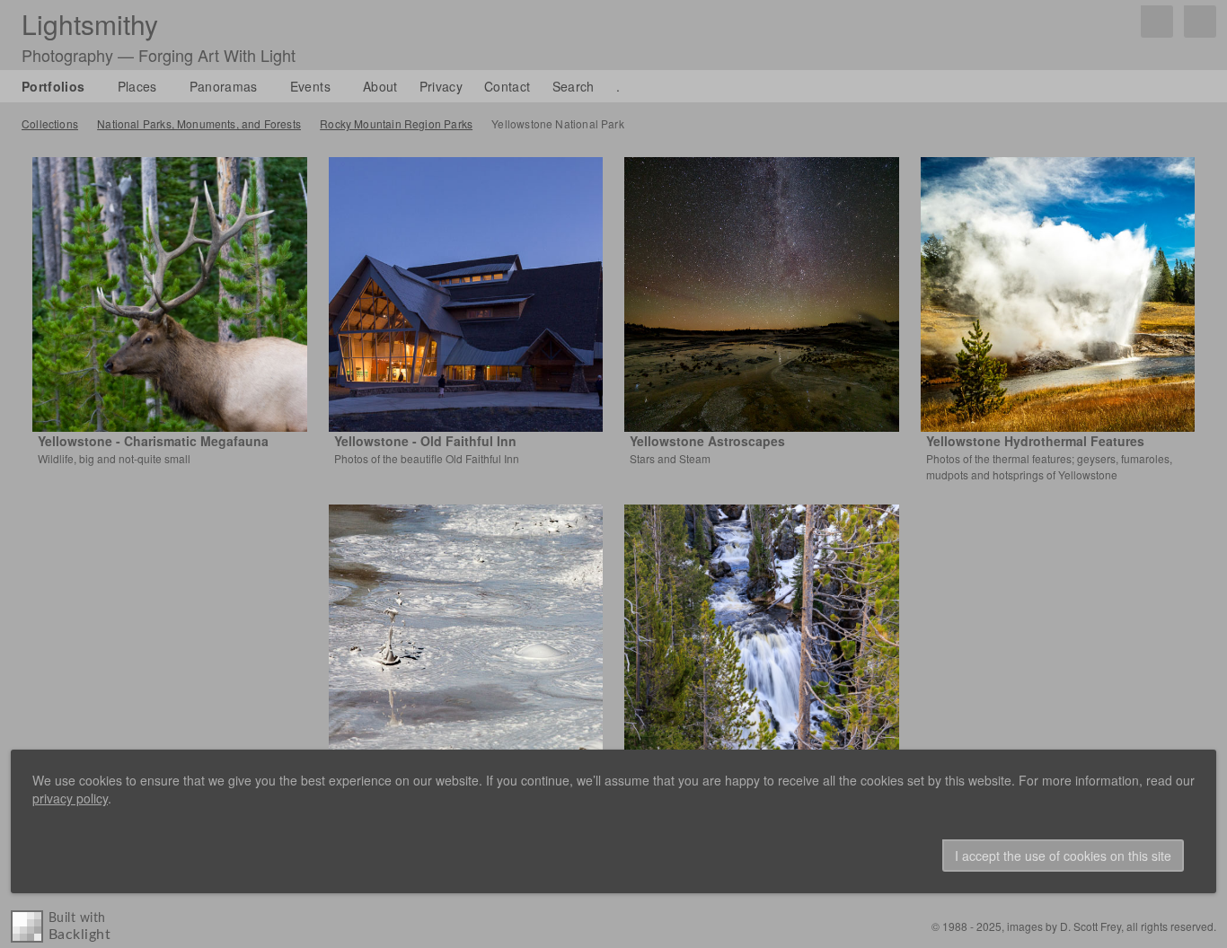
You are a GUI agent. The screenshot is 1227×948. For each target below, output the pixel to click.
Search (573, 86)
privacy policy (70, 798)
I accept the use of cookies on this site (1063, 856)
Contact (507, 86)
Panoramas (224, 86)
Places (137, 86)
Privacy (441, 86)
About (380, 86)
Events (310, 86)
